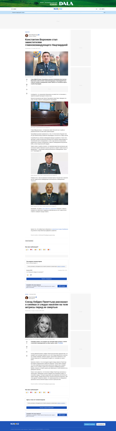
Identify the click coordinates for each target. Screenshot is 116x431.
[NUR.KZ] (58, 9)
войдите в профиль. (61, 266)
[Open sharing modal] (26, 89)
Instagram (63, 286)
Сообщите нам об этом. (49, 235)
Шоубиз (26, 294)
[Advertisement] (58, 21)
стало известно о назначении (49, 208)
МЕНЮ (14, 9)
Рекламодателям (100, 424)
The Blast (60, 343)
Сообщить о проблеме (89, 424)
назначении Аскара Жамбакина (60, 229)
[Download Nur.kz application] (58, 3)
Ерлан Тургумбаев (29, 240)
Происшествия (32, 294)
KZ (96, 9)
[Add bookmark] (27, 93)
